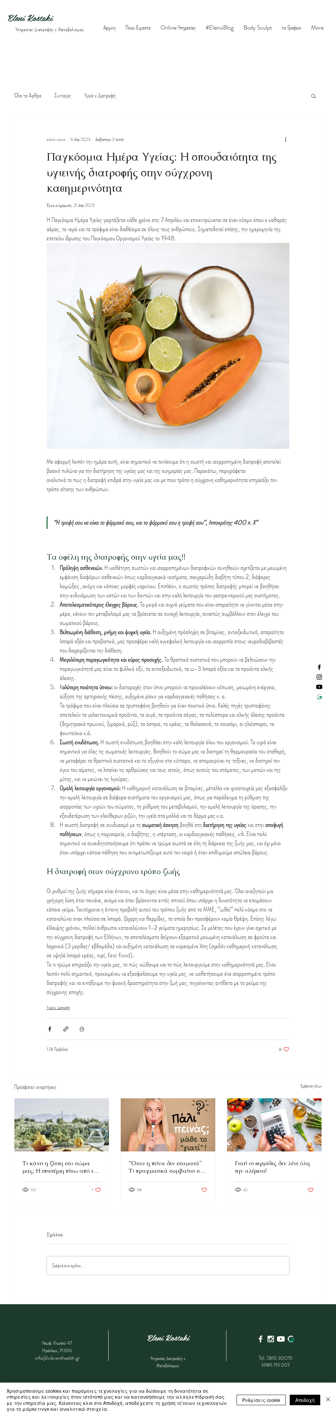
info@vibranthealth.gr (57, 1358)
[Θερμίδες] (274, 1124)
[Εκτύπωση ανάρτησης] (82, 1029)
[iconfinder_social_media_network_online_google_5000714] (319, 696)
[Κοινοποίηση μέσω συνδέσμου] (66, 1029)
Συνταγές (62, 95)
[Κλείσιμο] (328, 1400)
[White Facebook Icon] (260, 1339)
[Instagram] (319, 677)
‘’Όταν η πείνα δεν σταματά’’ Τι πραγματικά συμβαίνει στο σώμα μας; (167, 1166)
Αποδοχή (305, 1400)
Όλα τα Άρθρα (27, 95)
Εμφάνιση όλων (311, 1086)
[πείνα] (168, 1124)
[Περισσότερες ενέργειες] (285, 139)
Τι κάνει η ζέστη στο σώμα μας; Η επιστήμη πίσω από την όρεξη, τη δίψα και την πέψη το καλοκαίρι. (61, 1166)
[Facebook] (319, 667)
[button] (313, 95)
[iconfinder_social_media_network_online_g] (291, 1339)
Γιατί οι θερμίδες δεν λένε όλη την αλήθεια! (272, 1166)
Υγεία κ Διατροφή (100, 95)
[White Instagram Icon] (270, 1339)
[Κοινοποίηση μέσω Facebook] (50, 1029)
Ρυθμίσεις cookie (261, 1400)
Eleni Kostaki (31, 17)
